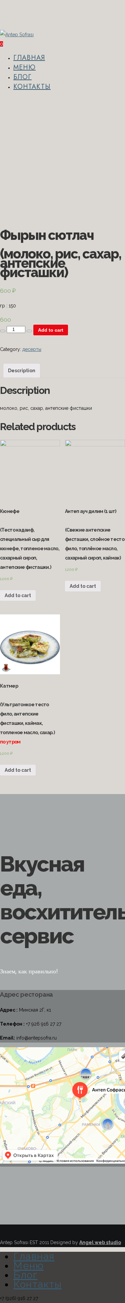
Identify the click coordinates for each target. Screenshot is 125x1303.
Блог (22, 77)
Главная (29, 58)
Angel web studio (100, 1242)
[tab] (21, 370)
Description (21, 370)
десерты (31, 349)
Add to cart (50, 330)
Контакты (32, 86)
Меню (24, 67)
